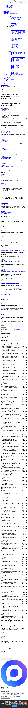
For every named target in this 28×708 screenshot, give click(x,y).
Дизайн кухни (14, 71)
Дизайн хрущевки (15, 60)
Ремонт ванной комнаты (16, 38)
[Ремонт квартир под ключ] (7, 166)
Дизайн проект (9, 7)
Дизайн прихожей (15, 67)
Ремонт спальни (14, 40)
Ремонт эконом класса (16, 17)
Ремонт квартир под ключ (6, 167)
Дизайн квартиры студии (16, 59)
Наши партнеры (7, 11)
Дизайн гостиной (15, 65)
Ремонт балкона (14, 46)
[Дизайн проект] (4, 203)
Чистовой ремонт (15, 18)
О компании (13, 3)
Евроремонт (13, 23)
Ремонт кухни (14, 45)
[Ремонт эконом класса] (6, 131)
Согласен (14, 706)
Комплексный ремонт (16, 20)
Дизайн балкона (14, 72)
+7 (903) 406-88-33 (5, 642)
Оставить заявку (4, 85)
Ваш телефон (3, 655)
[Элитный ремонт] (5, 184)
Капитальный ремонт (5, 158)
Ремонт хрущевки (15, 35)
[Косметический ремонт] (6, 149)
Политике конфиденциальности (18, 704)
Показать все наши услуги (6, 212)
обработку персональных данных (15, 329)
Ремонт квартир (9, 5)
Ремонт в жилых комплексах (12, 13)
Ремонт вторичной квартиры (17, 33)
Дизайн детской (14, 70)
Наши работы (6, 12)
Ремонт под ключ (15, 21)
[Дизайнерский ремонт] (6, 193)
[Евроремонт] (4, 175)
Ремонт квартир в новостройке (18, 32)
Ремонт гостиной (15, 39)
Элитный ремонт (15, 24)
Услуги (4, 4)
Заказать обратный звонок (6, 645)
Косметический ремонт (16, 19)
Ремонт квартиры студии (16, 34)
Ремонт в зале (14, 43)
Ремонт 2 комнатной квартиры (18, 28)
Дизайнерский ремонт (16, 25)
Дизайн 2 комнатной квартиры (18, 53)
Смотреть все (3, 314)
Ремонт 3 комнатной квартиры (18, 30)
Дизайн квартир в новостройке (18, 57)
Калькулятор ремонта (5, 213)
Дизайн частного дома (16, 61)
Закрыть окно (3, 337)
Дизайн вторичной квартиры (17, 58)
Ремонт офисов (9, 6)
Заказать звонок (5, 83)
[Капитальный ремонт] (6, 157)
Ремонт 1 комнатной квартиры (18, 27)
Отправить (3, 328)
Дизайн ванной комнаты (16, 64)
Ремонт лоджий (14, 47)
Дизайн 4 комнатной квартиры (18, 55)
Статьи (5, 14)
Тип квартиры (11, 26)
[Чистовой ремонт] (5, 140)
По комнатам (11, 37)
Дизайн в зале (14, 68)
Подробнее (3, 139)
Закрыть (10, 659)
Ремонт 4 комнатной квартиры (18, 31)
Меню (12, 0)
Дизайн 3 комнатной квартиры (18, 54)
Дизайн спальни (14, 66)
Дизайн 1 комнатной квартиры (18, 52)
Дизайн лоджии (14, 73)
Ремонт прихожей (15, 41)
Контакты (5, 15)
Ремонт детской (14, 44)
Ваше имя (3, 651)
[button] (3, 91)
